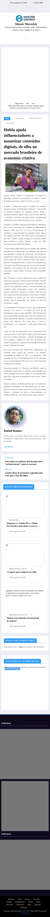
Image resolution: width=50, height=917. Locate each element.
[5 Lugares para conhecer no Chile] (25, 555)
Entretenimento (19, 902)
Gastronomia (20, 904)
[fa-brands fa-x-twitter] (13, 8)
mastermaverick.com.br (18, 569)
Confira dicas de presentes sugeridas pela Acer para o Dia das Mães (24, 474)
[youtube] (36, 8)
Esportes (27, 899)
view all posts (8, 447)
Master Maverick (26, 24)
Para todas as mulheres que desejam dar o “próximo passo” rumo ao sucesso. (24, 462)
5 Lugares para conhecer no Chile (21, 572)
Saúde (29, 904)
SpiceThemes (25, 913)
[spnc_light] (31, 38)
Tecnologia (23, 907)
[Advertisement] (25, 76)
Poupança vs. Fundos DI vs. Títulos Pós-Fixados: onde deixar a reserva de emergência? (23, 525)
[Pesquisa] (26, 38)
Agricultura (11, 899)
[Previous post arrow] (44, 461)
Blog (7, 118)
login (21, 647)
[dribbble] (25, 8)
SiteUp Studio (26, 911)
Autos (19, 899)
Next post (8, 469)
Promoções (9, 904)
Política (38, 902)
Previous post (9, 458)
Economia (36, 899)
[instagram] (31, 8)
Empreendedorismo (12, 668)
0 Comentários (10, 123)
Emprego (9, 902)
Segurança (37, 904)
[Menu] (18, 37)
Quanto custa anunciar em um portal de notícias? (23, 619)
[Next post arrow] (44, 473)
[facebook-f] (19, 8)
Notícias (30, 902)
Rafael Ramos (20, 118)
